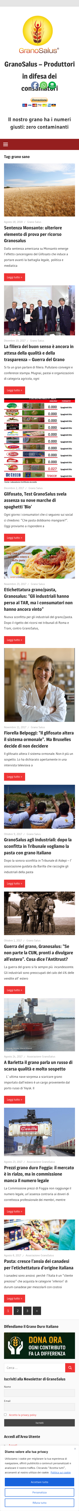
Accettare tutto (39, 1482)
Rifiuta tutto (39, 1502)
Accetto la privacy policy (22, 1415)
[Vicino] (75, 1448)
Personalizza (39, 1492)
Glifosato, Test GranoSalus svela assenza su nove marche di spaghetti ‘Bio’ (35, 500)
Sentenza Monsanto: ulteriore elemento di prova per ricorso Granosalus (33, 234)
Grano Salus (34, 222)
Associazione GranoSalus (41, 1056)
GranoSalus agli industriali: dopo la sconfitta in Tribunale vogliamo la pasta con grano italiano (38, 846)
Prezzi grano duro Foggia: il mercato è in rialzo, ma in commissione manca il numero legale (39, 1174)
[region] (39, 1478)
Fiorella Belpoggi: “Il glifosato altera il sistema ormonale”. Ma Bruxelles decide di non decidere (39, 739)
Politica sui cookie (61, 1472)
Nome (7, 1386)
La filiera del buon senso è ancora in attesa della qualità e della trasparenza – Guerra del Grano (39, 353)
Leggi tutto (13, 277)
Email (7, 1401)
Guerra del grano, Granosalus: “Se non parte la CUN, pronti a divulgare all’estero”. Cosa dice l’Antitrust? (38, 953)
